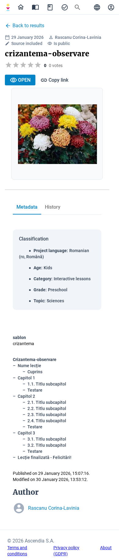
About (106, 547)
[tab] (7, 7)
